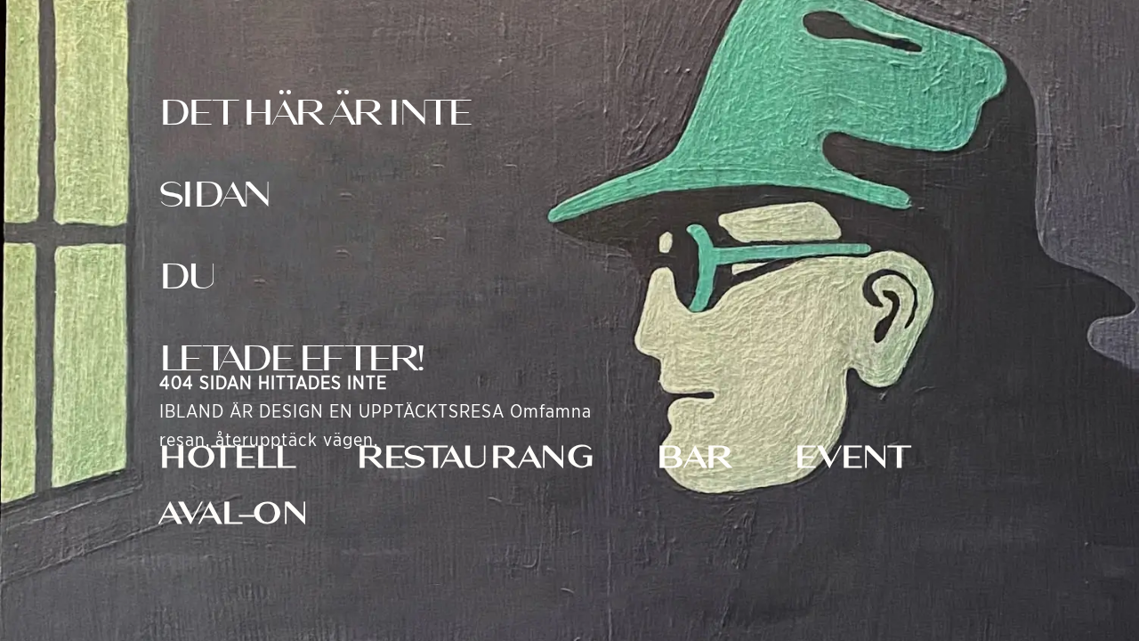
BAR (694, 456)
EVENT (852, 456)
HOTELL (227, 456)
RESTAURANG (475, 456)
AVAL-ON (234, 512)
